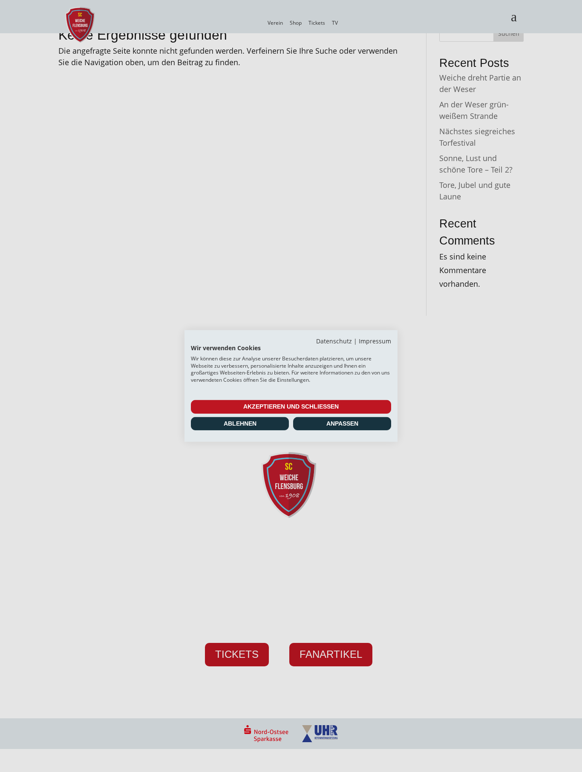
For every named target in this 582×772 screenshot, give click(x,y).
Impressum (375, 341)
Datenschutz (334, 341)
